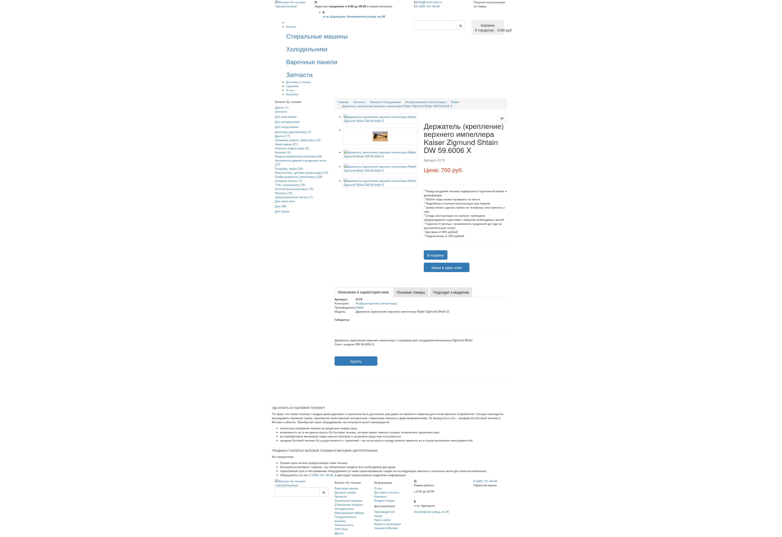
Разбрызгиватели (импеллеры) (376, 303)
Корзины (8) (283, 152)
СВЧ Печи (341, 529)
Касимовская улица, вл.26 (431, 512)
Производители (384, 512)
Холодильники (344, 508)
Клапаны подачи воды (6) (292, 148)
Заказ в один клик (446, 267)
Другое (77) (282, 136)
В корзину (435, 255)
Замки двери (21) (286, 144)
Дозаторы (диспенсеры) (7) (293, 132)
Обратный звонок (485, 485)
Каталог (291, 26)
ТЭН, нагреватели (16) (290, 185)
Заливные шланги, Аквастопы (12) (298, 140)
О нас (290, 90)
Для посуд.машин (287, 127)
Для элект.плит (285, 201)
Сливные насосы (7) (288, 181)
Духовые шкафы (345, 492)
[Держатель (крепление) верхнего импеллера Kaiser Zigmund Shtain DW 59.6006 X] (380, 119)
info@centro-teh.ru (430, 2)
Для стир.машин (286, 116)
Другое (282, 107)
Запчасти (281, 111)
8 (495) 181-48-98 (428, 6)
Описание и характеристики (363, 292)
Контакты (292, 94)
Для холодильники (287, 122)
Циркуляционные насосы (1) (294, 197)
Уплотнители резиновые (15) (294, 189)
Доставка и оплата (298, 82)
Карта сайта (382, 520)
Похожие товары (411, 292)
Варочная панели (346, 488)
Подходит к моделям (451, 292)
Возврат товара (384, 500)
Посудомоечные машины (345, 519)
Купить (356, 361)
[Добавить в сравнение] (502, 118)
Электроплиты (344, 525)
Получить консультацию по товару (489, 4)
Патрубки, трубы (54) (289, 168)
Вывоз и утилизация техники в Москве (387, 526)
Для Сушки (282, 211)
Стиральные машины (349, 504)
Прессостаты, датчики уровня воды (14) (301, 172)
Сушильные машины (348, 500)
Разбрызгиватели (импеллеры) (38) (298, 177)
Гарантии (292, 86)
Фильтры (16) (284, 193)
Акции (378, 516)
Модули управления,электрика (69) (298, 156)
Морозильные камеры (349, 513)
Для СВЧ (280, 206)
